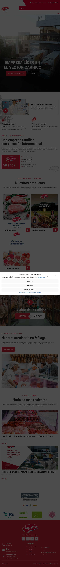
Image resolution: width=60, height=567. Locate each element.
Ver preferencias (30, 290)
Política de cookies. (41, 277)
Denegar (30, 285)
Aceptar (30, 281)
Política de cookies (22, 292)
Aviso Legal (38, 292)
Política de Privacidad (31, 292)
